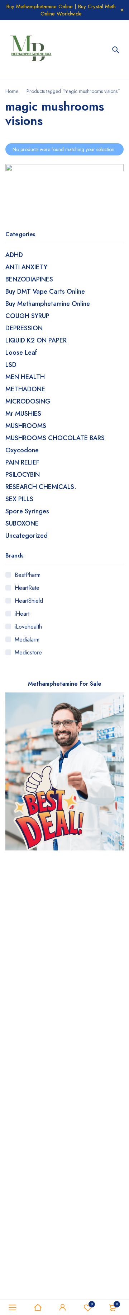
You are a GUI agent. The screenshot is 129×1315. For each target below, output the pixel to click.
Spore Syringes (27, 511)
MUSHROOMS (25, 425)
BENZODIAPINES (29, 279)
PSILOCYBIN (22, 474)
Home (11, 91)
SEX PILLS (19, 499)
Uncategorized (26, 535)
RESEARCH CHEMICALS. (40, 486)
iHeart (22, 614)
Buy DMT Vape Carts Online (45, 291)
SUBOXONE (22, 523)
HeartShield (29, 601)
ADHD (14, 255)
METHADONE (25, 389)
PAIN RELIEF (22, 462)
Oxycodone (22, 450)
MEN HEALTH (25, 377)
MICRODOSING (28, 401)
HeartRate (27, 588)
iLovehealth (28, 626)
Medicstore (28, 652)
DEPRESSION (24, 328)
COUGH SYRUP (27, 316)
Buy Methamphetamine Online (47, 303)
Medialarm (27, 639)
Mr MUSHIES (23, 413)
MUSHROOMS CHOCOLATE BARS (55, 438)
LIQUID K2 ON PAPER (36, 340)
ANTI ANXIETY (26, 267)
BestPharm (27, 575)
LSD (10, 364)
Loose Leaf (21, 352)
